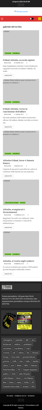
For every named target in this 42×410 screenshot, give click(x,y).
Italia (28, 361)
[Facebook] (19, 4)
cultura (21, 353)
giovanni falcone (29, 357)
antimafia (19, 340)
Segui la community (39, 18)
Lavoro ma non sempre (11, 202)
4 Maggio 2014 (18, 166)
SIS (33, 382)
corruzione (7, 348)
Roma (11, 382)
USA (33, 387)
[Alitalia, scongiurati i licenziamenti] (21, 192)
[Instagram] (22, 4)
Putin (14, 374)
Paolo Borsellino (9, 370)
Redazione (7, 63)
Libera (5, 365)
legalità (35, 361)
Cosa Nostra (18, 348)
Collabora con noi (20, 396)
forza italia (16, 357)
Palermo (34, 365)
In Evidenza (16, 53)
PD (19, 370)
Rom (4, 382)
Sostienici (31, 396)
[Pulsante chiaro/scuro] (32, 19)
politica (6, 374)
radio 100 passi (24, 374)
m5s (12, 365)
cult (13, 353)
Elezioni (35, 353)
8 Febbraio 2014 (19, 263)
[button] (2, 19)
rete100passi (28, 378)
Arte (33, 340)
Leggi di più (8, 75)
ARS (27, 340)
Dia (28, 353)
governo (6, 361)
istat (21, 361)
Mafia (19, 365)
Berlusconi (7, 344)
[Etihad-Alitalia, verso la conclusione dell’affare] (21, 92)
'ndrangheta (7, 340)
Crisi (28, 348)
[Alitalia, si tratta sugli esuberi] (21, 244)
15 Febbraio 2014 (19, 215)
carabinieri (27, 344)
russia (19, 382)
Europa (5, 357)
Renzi (18, 378)
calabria (17, 344)
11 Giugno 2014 (18, 114)
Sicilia (26, 382)
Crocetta (6, 353)
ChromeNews (30, 405)
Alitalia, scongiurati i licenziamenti (14, 211)
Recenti (22, 202)
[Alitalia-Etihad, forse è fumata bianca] (21, 143)
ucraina (25, 387)
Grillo (14, 361)
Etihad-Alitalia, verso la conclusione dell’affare (15, 110)
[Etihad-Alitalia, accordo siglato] (21, 43)
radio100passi (8, 378)
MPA (26, 365)
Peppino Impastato (30, 370)
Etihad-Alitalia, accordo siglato (19, 60)
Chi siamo (10, 396)
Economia (8, 53)
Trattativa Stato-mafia (11, 387)
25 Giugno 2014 (18, 63)
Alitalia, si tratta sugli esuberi (18, 261)
